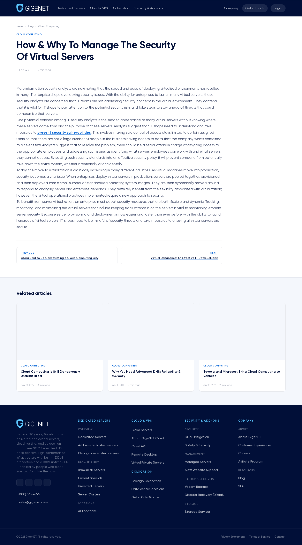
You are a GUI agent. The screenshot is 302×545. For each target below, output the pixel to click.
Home (19, 26)
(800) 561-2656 (29, 494)
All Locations (87, 511)
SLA (241, 486)
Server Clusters (89, 494)
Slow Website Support (201, 470)
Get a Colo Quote (145, 497)
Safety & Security (198, 445)
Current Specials (90, 478)
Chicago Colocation (146, 481)
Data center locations (147, 489)
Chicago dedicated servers (98, 453)
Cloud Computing (48, 26)
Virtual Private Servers (147, 462)
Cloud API (138, 446)
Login (277, 8)
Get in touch (254, 8)
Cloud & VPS (99, 8)
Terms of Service (259, 537)
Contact (280, 537)
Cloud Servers (141, 430)
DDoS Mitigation (197, 437)
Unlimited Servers (91, 486)
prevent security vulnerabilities (64, 133)
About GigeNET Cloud (147, 438)
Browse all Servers (91, 470)
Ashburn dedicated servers (98, 445)
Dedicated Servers (71, 8)
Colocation (121, 8)
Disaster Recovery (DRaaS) (205, 494)
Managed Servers (198, 462)
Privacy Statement (233, 537)
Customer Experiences (255, 445)
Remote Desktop (144, 454)
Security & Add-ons (149, 8)
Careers (244, 453)
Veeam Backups (196, 486)
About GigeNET (249, 437)
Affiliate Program (250, 461)
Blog (30, 26)
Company (231, 8)
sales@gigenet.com (33, 502)
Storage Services (198, 511)
